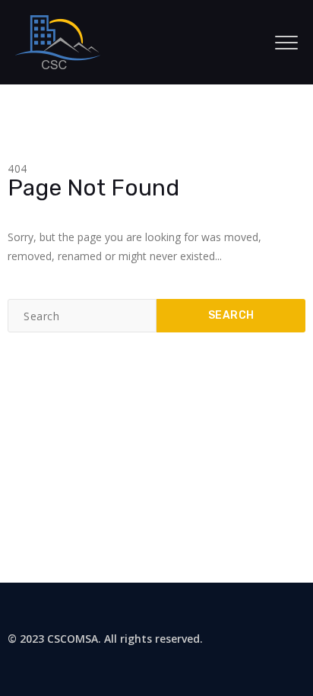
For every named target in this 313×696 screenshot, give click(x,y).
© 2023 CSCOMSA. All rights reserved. (105, 638)
